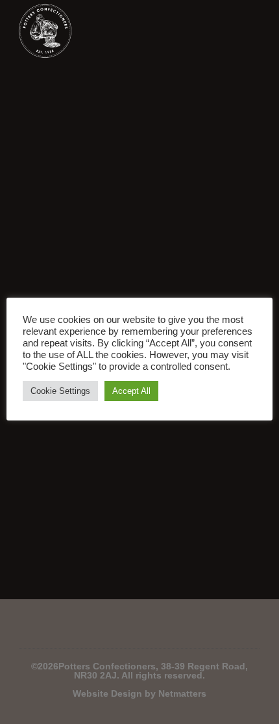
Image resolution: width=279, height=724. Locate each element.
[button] (252, 31)
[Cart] (224, 31)
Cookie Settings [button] (60, 391)
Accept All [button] (131, 391)
